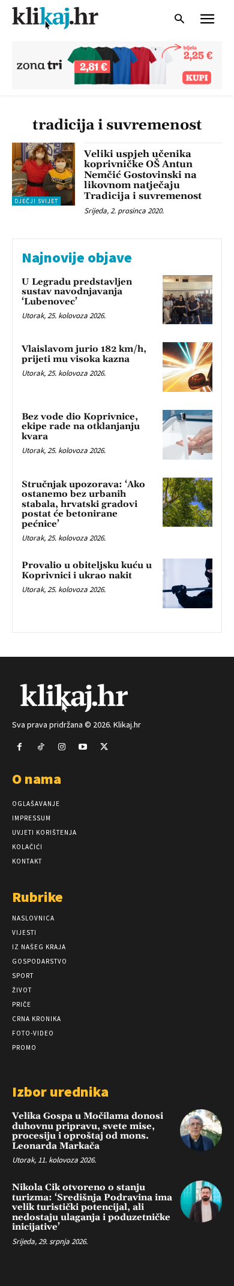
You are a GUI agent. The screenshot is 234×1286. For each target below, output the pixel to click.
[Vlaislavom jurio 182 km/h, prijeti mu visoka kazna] (187, 367)
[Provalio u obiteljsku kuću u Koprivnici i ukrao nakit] (187, 583)
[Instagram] (61, 746)
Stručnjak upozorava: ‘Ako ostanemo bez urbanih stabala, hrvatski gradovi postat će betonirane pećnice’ (83, 504)
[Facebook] (19, 746)
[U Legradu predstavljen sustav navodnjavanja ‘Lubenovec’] (187, 300)
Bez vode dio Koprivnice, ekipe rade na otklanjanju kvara (81, 426)
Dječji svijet (36, 201)
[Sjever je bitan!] (66, 17)
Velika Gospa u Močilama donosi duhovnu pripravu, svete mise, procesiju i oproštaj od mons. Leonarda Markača (87, 1131)
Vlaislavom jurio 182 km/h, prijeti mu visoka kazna (84, 354)
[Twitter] (104, 746)
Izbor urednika (60, 1091)
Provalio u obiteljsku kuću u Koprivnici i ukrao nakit (87, 570)
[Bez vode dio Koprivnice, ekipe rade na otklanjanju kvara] (187, 435)
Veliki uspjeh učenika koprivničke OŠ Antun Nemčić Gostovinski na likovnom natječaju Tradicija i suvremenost (143, 175)
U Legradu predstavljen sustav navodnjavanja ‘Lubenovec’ (77, 291)
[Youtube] (83, 746)
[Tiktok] (40, 746)
